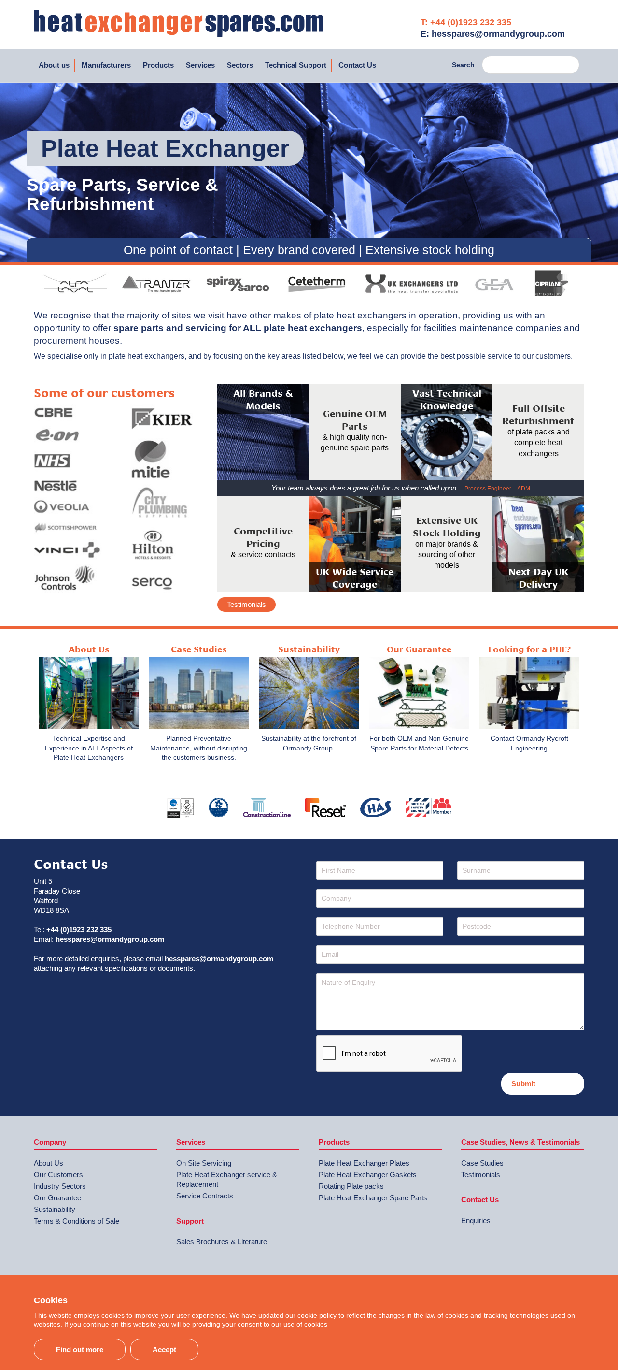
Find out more (79, 1349)
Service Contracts (204, 1196)
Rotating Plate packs (351, 1186)
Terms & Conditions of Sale (76, 1221)
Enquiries (476, 1220)
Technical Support (295, 65)
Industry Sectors (60, 1186)
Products (158, 65)
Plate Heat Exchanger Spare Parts (373, 1198)
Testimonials (246, 604)
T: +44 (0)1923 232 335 (466, 22)
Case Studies (482, 1163)
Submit (523, 1084)
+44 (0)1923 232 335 (79, 929)
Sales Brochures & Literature (221, 1242)
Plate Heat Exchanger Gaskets (368, 1174)
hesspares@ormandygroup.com (110, 939)
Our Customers (58, 1174)
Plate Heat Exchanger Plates (364, 1163)
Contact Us (357, 65)
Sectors (240, 65)
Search (463, 65)
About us (54, 65)
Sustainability (54, 1209)
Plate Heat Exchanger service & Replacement (226, 1179)
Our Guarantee (57, 1198)
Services (200, 65)
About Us (48, 1163)
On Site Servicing (203, 1163)
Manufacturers (106, 65)
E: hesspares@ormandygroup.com (493, 34)
